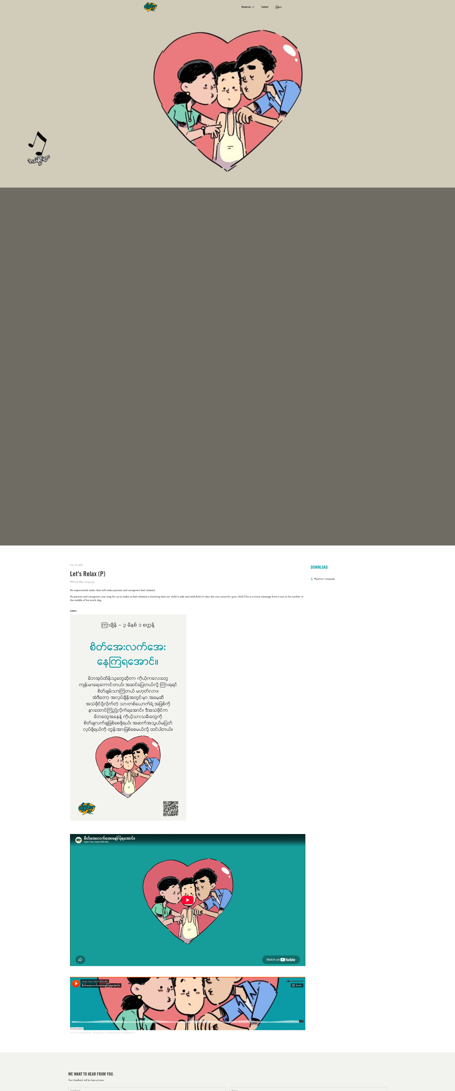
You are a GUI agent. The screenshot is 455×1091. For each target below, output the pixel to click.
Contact (264, 7)
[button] (248, 7)
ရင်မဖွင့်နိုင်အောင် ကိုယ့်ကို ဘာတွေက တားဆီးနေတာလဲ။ (114, 1033)
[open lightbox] (128, 717)
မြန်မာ (278, 7)
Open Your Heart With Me (80, 1033)
